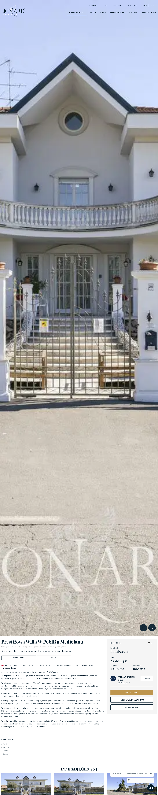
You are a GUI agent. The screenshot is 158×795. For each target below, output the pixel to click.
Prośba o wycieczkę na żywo (131, 699)
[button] (149, 643)
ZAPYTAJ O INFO (131, 692)
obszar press (117, 12)
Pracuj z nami (149, 12)
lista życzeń (132, 5)
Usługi (92, 12)
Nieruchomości (76, 12)
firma (103, 12)
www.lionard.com (8, 667)
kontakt (133, 12)
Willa (16, 646)
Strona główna (6, 646)
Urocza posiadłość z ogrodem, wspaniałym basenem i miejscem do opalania (44, 646)
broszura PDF (131, 707)
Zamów (147, 678)
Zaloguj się (117, 5)
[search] (105, 5)
